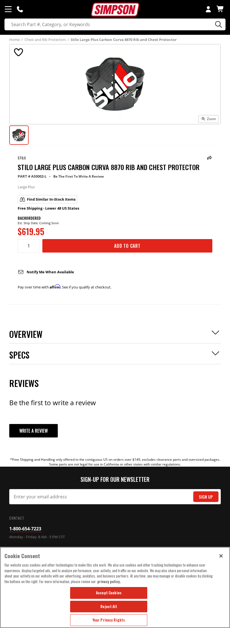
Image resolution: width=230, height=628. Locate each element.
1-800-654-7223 (25, 529)
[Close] (221, 556)
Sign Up (206, 497)
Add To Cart (127, 245)
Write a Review (33, 430)
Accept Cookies (108, 592)
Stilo (22, 157)
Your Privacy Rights (109, 620)
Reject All (108, 606)
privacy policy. (109, 581)
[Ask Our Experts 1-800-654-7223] (20, 9)
